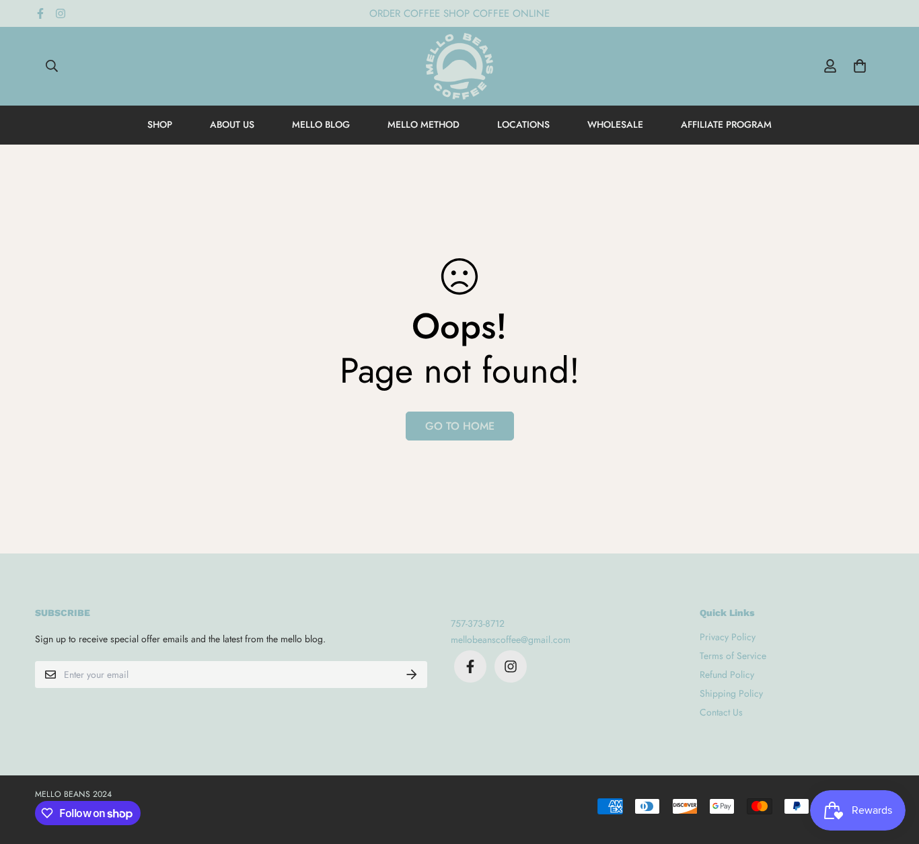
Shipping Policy (731, 693)
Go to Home (459, 426)
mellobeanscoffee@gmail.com (511, 639)
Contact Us (721, 712)
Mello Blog (321, 124)
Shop (159, 124)
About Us (232, 124)
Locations (523, 124)
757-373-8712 (478, 623)
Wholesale (615, 124)
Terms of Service (733, 655)
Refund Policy (727, 674)
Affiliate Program (726, 124)
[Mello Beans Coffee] (459, 66)
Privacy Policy (728, 637)
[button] (857, 66)
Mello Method (423, 124)
